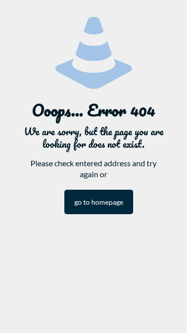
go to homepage (98, 202)
